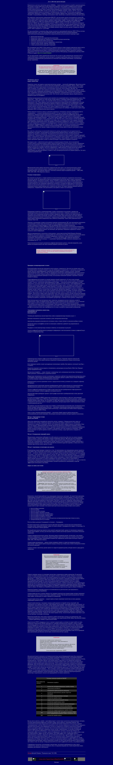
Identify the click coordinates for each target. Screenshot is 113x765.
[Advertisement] (56, 257)
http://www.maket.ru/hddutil (44, 53)
